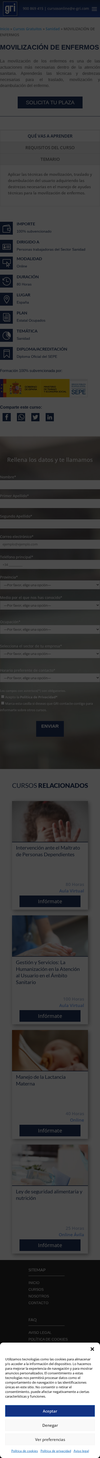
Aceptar (50, 1411)
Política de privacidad (56, 1451)
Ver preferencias (50, 1439)
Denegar (50, 1425)
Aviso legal (81, 1451)
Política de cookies (24, 1451)
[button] (92, 1349)
